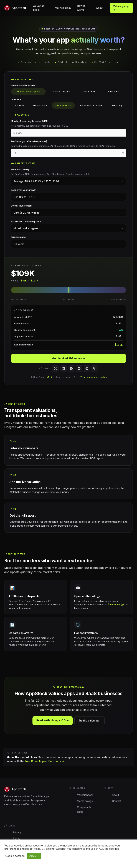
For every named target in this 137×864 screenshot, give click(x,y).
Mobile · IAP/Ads (62, 91)
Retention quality (20, 169)
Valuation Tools (39, 7)
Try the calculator (89, 720)
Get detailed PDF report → (68, 358)
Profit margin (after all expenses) (29, 141)
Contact (116, 800)
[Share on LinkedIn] (63, 368)
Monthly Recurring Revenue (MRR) (29, 121)
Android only (40, 105)
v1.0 (49, 377)
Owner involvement (21, 205)
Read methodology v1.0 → (52, 720)
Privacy (17, 832)
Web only (117, 105)
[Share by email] (87, 368)
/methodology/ (116, 604)
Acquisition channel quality (26, 221)
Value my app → (120, 8)
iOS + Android (63, 105)
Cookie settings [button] (15, 856)
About (99, 7)
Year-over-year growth (23, 189)
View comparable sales (93, 377)
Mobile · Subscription (28, 91)
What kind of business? (24, 85)
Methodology (63, 7)
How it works (81, 7)
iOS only (19, 105)
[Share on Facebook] (71, 368)
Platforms (16, 99)
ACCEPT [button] (34, 855)
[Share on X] (55, 368)
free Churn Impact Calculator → (44, 761)
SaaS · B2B (89, 91)
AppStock (18, 8)
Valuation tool (85, 794)
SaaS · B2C (114, 91)
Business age (18, 236)
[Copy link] (95, 368)
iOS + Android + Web (91, 105)
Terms (16, 838)
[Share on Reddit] (79, 368)
